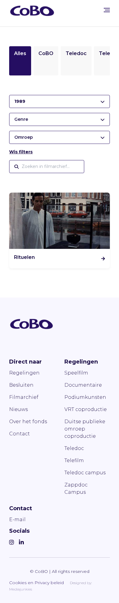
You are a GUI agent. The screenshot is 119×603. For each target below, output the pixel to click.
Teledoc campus (85, 473)
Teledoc (76, 53)
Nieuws (18, 409)
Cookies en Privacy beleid (36, 582)
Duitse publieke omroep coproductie (84, 429)
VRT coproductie (85, 409)
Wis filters (21, 152)
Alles (20, 53)
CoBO (45, 53)
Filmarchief (23, 397)
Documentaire (83, 385)
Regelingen (24, 373)
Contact (19, 434)
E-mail (17, 519)
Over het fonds (28, 421)
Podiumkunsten (85, 397)
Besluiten (21, 385)
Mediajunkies (20, 589)
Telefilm (74, 460)
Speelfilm (76, 373)
